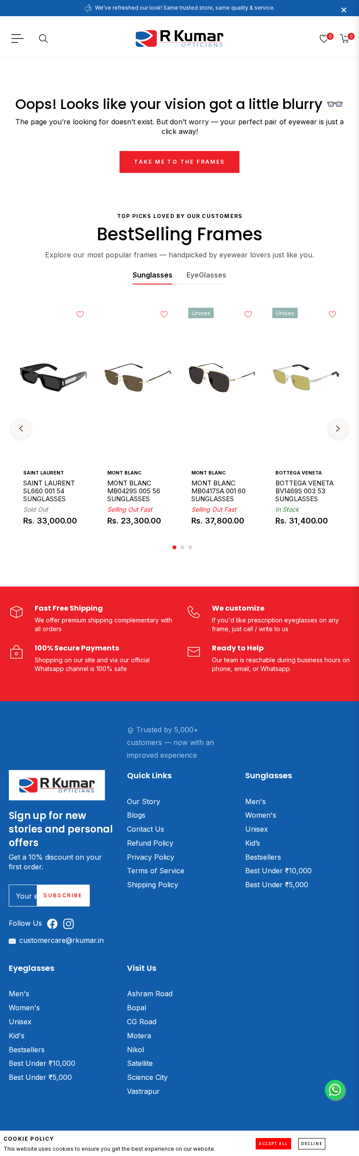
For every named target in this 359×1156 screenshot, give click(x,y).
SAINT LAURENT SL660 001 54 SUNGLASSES (49, 491)
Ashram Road (149, 993)
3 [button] (190, 547)
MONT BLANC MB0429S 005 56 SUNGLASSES (133, 491)
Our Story (143, 801)
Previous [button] (21, 428)
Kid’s (252, 843)
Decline (311, 1144)
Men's (255, 801)
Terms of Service (155, 870)
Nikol (135, 1049)
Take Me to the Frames (179, 161)
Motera (139, 1035)
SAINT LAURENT (43, 473)
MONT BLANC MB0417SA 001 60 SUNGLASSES (218, 491)
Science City (147, 1077)
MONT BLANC (124, 473)
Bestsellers (263, 857)
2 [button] (182, 547)
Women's (260, 815)
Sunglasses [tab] (152, 275)
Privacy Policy (150, 857)
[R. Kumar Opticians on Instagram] (71, 923)
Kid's (17, 1035)
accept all (273, 1144)
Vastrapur (143, 1091)
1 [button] (174, 547)
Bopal (136, 1007)
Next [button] (338, 428)
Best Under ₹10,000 (278, 870)
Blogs (136, 815)
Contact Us (145, 829)
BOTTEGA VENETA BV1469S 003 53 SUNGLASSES (304, 491)
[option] (53, 429)
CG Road (141, 1021)
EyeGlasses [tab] (206, 275)
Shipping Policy (152, 884)
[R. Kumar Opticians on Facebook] (54, 923)
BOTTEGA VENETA (298, 473)
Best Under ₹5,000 (276, 884)
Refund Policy (150, 843)
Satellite (140, 1063)
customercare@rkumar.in (61, 940)
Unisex (256, 829)
